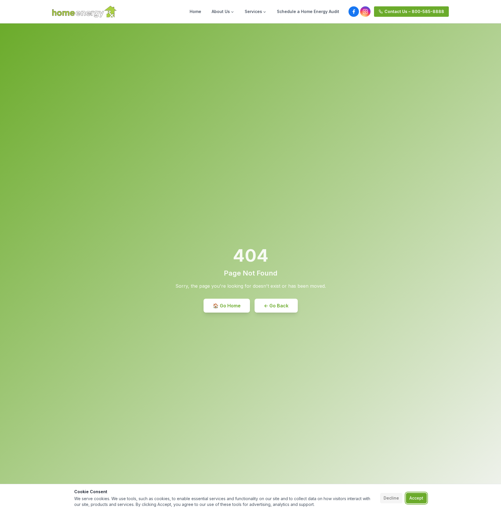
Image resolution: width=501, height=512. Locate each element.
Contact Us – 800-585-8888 (414, 11)
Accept (416, 498)
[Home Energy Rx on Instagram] (365, 11)
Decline (391, 498)
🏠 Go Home (227, 306)
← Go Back (276, 306)
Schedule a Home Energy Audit (308, 11)
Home (195, 11)
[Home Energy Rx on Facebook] (353, 11)
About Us (221, 11)
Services (253, 11)
